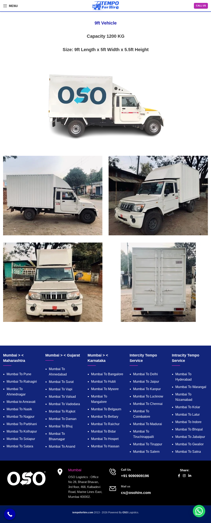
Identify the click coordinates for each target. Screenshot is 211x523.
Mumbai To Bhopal (189, 429)
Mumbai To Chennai (148, 404)
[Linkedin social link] (190, 476)
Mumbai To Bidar (103, 431)
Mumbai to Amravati (21, 401)
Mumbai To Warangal (190, 387)
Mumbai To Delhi (145, 374)
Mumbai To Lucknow (148, 396)
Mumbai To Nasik (19, 409)
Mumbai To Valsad (62, 396)
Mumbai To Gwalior (189, 444)
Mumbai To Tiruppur (147, 444)
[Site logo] (105, 5)
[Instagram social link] (184, 476)
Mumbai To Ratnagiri (22, 381)
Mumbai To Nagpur (20, 416)
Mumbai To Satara (20, 446)
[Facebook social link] (179, 476)
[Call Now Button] (9, 514)
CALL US (201, 5)
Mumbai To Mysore (105, 389)
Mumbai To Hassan (105, 446)
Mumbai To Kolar (187, 407)
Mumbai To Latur (187, 414)
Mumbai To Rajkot (62, 411)
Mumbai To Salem (146, 451)
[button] (199, 511)
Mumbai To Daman (62, 419)
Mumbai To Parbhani (22, 424)
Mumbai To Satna (188, 451)
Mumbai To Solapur (21, 439)
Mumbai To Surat (61, 381)
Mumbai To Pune (19, 374)
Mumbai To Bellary (104, 416)
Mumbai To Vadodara (64, 404)
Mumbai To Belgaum (106, 409)
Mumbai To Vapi (60, 389)
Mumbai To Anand (62, 446)
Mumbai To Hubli (103, 381)
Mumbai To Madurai (147, 424)
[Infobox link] (132, 473)
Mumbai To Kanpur (147, 389)
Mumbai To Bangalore (107, 374)
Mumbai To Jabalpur (190, 437)
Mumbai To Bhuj (61, 426)
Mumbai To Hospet (104, 439)
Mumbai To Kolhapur (22, 431)
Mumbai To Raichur (105, 424)
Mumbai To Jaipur (146, 381)
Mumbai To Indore (188, 422)
